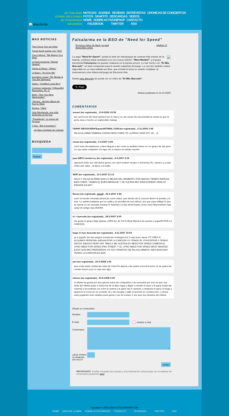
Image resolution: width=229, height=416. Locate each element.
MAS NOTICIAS (44, 39)
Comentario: (78, 329)
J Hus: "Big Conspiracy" (44, 126)
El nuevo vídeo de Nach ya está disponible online (92, 46)
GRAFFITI (101, 16)
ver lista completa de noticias (49, 130)
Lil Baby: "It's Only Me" (43, 73)
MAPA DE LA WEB (71, 411)
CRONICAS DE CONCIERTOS (166, 13)
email (100, 194)
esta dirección (87, 78)
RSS (134, 23)
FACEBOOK (95, 23)
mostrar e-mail (144, 322)
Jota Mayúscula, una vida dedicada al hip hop (45, 113)
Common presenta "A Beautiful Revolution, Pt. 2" (48, 89)
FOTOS (88, 16)
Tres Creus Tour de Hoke (45, 46)
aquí (102, 374)
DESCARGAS (118, 16)
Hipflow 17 (162, 45)
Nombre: (76, 314)
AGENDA (104, 13)
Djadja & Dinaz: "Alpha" (44, 68)
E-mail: (75, 322)
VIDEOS (134, 16)
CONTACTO (134, 20)
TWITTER (117, 23)
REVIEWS (118, 13)
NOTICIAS (89, 13)
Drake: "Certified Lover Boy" (46, 83)
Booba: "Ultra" (39, 108)
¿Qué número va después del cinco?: (79, 357)
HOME (87, 20)
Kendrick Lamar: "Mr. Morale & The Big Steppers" (47, 78)
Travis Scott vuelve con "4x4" (47, 51)
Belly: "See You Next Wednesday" (42, 95)
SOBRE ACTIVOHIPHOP (109, 20)
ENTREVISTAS (135, 13)
